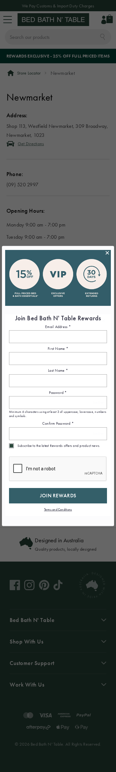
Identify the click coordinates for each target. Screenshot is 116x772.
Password (58, 392)
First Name (58, 348)
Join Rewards (58, 495)
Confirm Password (58, 423)
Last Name (58, 370)
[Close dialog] (107, 252)
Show (98, 402)
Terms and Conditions (58, 509)
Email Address (58, 326)
